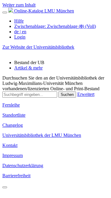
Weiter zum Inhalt (19, 4)
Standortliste (13, 115)
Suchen (67, 94)
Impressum (12, 155)
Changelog (12, 125)
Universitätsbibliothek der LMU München (41, 135)
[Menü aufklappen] (4, 12)
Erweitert (85, 94)
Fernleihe (11, 104)
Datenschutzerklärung (22, 165)
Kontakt (9, 145)
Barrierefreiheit (16, 175)
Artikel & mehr (28, 67)
